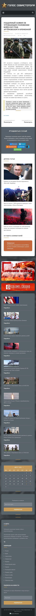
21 (22, 481)
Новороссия (25, 33)
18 (10, 481)
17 (6, 481)
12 (14, 478)
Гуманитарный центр (10, 564)
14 (22, 478)
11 (10, 478)
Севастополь (8, 556)
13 (18, 478)
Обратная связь (9, 580)
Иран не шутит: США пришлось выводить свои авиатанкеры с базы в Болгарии (18, 204)
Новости (18, 33)
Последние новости (10, 569)
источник (6, 115)
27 (18, 484)
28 (22, 484)
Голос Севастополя (25, 609)
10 (6, 478)
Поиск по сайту (9, 575)
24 (6, 484)
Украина (7, 561)
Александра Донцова (9, 35)
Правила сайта (8, 572)
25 (10, 484)
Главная (7, 567)
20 (18, 481)
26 (14, 484)
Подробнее (7, 308)
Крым (6, 553)
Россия (7, 551)
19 (14, 481)
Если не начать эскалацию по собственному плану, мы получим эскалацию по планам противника (17, 228)
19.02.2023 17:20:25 (9, 33)
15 (26, 478)
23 (30, 481)
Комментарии (8, 577)
